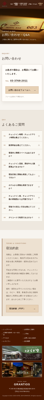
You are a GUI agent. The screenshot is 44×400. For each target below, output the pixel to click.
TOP (11, 4)
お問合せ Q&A (40, 4)
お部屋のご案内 (29, 329)
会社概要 (27, 341)
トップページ (7, 329)
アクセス (35, 4)
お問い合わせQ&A (30, 338)
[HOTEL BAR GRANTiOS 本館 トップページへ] (4, 4)
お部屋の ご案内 (16, 4)
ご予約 (30, 4)
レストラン (6, 341)
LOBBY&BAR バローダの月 (11, 334)
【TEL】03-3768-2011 (22, 391)
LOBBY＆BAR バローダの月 (23, 4)
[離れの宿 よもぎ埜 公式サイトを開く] (22, 353)
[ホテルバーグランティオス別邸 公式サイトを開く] (22, 369)
